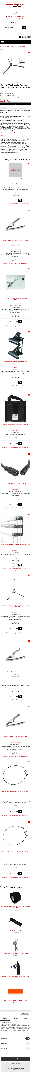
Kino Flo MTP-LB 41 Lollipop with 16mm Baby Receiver (15, 298)
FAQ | (8, 19)
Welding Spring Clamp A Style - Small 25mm (15, 736)
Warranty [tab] (21, 132)
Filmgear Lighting (15, 183)
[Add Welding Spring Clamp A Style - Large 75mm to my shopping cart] (20, 696)
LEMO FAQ (21, 19)
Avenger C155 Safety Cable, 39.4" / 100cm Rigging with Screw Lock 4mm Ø (15, 852)
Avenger (15, 797)
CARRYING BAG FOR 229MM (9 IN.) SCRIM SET (15, 178)
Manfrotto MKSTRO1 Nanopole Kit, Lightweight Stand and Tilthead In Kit (15, 605)
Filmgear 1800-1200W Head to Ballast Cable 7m (15, 483)
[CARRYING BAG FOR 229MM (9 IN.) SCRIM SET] (15, 170)
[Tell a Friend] (15, 104)
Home (1, 46)
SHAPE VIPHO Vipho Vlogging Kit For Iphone (15, 953)
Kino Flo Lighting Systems (15, 305)
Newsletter (20, 16)
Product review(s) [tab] (16, 135)
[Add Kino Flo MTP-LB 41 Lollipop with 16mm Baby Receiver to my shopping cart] (20, 321)
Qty (10, 200)
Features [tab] (3, 132)
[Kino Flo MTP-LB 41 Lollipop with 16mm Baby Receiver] (15, 282)
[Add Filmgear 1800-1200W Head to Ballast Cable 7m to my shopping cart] (20, 504)
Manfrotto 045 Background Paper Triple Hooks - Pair (15, 544)
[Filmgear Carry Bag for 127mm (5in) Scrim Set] (15, 408)
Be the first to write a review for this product (11, 97)
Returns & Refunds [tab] (5, 135)
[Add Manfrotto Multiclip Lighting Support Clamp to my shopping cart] (20, 382)
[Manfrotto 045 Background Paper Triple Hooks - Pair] (15, 528)
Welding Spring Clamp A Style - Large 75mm (15, 671)
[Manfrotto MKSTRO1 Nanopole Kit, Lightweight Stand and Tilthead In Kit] (15, 589)
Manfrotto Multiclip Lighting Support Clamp (15, 361)
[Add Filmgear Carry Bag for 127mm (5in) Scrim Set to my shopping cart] (20, 443)
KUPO (1, 92)
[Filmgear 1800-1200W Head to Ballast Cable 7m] (15, 467)
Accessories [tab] (10, 132)
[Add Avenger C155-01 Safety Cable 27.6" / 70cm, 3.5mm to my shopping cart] (20, 811)
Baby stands (22, 46)
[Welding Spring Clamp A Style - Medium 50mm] (15, 224)
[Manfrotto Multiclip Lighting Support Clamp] (15, 345)
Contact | (13, 19)
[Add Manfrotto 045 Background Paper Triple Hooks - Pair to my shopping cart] (20, 565)
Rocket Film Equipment (15, 249)
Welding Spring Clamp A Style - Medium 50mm (15, 240)
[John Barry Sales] (15, 6)
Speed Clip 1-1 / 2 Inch (15, 930)
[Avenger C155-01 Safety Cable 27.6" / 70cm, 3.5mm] (15, 775)
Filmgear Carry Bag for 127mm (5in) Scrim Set (15, 424)
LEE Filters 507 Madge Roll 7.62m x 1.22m (15, 1000)
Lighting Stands (14, 46)
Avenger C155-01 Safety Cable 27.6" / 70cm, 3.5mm (15, 791)
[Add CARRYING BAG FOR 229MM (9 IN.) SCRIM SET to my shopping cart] (20, 200)
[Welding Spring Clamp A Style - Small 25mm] (15, 720)
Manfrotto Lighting (15, 367)
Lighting (7, 46)
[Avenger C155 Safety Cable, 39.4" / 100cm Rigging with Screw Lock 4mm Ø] (15, 835)
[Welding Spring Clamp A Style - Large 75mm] (15, 655)
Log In (15, 13)
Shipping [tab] (16, 132)
